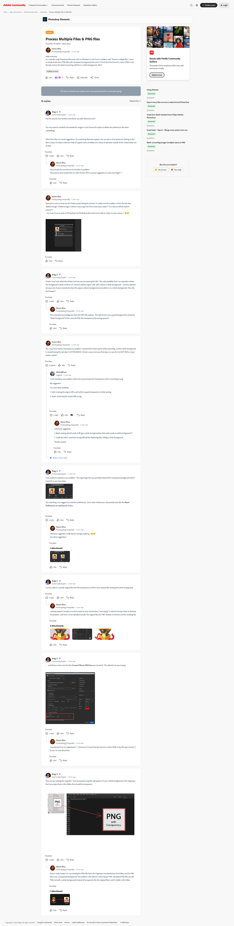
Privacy (67, 922)
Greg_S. (55, 112)
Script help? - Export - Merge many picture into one (167, 130)
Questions (43, 12)
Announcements (58, 5)
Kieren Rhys (56, 49)
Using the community (44, 922)
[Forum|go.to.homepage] (14, 5)
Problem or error (52, 71)
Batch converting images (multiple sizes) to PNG (166, 142)
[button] (208, 5)
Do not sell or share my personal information (102, 922)
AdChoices (125, 922)
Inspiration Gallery (90, 5)
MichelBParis (61, 372)
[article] (90, 134)
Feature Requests (73, 5)
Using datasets (152, 90)
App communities (16, 12)
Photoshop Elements (31, 12)
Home (5, 12)
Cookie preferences (78, 922)
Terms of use (58, 922)
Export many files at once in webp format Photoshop (168, 102)
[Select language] (197, 5)
